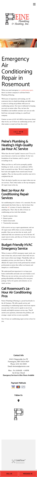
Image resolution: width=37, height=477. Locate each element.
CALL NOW (18, 132)
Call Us (9, 473)
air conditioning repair (26, 90)
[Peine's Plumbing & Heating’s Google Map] (18, 401)
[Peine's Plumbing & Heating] (17, 19)
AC (9, 207)
